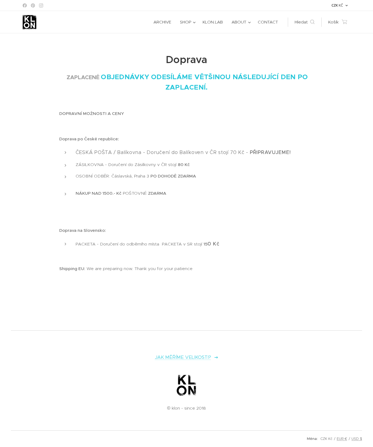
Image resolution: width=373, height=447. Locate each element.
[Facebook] (24, 5)
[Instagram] (41, 5)
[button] (304, 22)
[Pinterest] (32, 5)
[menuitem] (164, 22)
